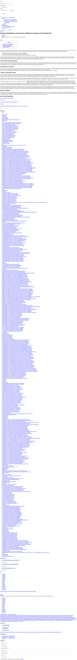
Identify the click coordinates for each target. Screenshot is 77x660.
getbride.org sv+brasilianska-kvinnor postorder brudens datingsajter (13, 301)
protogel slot (71, 619)
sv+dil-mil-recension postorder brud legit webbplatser (11, 510)
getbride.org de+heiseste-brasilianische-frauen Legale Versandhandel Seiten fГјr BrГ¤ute (17, 281)
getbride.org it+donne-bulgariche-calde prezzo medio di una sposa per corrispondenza (16, 285)
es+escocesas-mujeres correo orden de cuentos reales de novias (13, 245)
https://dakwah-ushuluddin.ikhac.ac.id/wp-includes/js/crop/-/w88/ (54, 618)
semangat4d (34, 591)
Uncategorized (4, 527)
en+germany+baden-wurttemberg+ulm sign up (9, 226)
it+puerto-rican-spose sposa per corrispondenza (10, 406)
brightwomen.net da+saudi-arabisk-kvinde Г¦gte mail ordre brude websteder (14, 153)
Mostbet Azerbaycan (5, 467)
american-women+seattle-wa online (8, 137)
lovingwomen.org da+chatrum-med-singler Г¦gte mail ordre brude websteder (14, 426)
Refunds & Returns (7, 27)
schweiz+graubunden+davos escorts (8, 496)
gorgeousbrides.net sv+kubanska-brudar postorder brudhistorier (12, 322)
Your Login (2, 3)
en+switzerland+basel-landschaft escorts (9, 231)
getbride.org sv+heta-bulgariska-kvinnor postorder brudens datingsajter (14, 302)
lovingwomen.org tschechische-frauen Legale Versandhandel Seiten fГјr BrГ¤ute (15, 463)
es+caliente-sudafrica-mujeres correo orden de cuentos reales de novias (14, 239)
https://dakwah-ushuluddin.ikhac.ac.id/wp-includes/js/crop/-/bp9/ (33, 618)
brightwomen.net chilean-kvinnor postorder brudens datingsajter (12, 150)
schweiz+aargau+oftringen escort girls (8, 495)
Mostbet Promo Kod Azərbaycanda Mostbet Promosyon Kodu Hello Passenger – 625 (16, 471)
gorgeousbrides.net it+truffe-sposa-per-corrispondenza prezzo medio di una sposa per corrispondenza (19, 312)
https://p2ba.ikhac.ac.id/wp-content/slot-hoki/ (7, 632)
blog (3, 144)
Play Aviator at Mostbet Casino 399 (8, 485)
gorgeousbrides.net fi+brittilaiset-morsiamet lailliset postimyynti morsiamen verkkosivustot (17, 305)
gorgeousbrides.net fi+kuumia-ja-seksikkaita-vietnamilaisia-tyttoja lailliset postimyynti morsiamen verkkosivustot (21, 306)
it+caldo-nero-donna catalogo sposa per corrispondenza (11, 388)
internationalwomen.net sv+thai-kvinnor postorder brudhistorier (12, 377)
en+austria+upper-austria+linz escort (8, 224)
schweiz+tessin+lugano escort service (8, 498)
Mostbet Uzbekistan (5, 472)
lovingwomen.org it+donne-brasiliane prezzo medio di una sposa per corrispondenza (16, 440)
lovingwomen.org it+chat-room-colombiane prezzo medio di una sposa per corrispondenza (17, 437)
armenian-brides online (6, 138)
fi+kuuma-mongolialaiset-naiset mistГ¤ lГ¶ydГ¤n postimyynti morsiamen (14, 256)
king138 (40, 620)
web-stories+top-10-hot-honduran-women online (10, 538)
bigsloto (50, 620)
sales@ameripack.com (6, 630)
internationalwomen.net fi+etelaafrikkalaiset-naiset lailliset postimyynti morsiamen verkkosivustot (18, 361)
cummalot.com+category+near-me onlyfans (9, 200)
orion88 (11, 615)
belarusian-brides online (6, 143)
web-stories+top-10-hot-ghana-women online (9, 535)
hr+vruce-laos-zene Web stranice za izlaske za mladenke (11, 331)
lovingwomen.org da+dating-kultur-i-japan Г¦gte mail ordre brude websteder (14, 427)
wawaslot (3, 573)
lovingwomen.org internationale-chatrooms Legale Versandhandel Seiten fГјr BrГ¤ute (16, 436)
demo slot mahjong (13, 591)
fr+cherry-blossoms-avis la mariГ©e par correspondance (11, 265)
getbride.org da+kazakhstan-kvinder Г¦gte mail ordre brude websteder (13, 271)
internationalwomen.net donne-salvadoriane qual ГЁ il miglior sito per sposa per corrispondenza (18, 357)
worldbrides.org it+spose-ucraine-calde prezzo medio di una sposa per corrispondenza (16, 544)
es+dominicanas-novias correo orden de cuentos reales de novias (13, 244)
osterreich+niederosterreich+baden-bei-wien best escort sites (12, 478)
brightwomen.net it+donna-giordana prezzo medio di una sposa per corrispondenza (16, 175)
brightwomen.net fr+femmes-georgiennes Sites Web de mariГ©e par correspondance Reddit (17, 168)
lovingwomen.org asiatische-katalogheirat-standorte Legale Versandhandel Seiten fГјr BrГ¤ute (17, 420)
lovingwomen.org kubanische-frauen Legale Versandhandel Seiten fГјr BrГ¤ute (15, 447)
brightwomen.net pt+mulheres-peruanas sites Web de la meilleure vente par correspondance (17, 185)
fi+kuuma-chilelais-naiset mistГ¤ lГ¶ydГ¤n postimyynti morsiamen (13, 254)
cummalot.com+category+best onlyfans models (10, 194)
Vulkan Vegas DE (5, 529)
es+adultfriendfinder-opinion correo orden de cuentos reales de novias (13, 235)
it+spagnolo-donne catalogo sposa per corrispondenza (11, 408)
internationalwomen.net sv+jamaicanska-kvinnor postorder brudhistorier (14, 374)
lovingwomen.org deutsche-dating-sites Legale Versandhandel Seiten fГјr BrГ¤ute (15, 430)
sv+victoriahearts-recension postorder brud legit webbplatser (12, 523)
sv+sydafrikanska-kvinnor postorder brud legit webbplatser (12, 521)
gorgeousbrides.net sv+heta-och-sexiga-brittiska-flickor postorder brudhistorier (15, 319)
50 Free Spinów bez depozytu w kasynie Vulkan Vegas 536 (12, 122)
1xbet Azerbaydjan (5, 118)
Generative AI (4, 269)
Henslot (3, 588)
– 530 (3, 112)
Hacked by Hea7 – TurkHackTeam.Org (8, 17)
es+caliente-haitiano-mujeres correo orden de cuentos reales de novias (14, 238)
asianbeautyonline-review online (7, 141)
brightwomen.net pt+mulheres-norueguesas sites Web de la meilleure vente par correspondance (18, 184)
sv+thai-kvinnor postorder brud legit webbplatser (10, 522)
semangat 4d (24, 591)
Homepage (4, 35)
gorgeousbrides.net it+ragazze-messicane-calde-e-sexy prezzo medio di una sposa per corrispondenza (19, 309)
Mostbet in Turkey (5, 468)
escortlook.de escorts (5, 246)
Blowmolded (3, 644)
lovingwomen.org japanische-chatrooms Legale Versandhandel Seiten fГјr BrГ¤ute (15, 443)
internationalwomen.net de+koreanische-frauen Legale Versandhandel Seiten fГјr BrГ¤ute (17, 347)
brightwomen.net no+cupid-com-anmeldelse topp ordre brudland (12, 182)
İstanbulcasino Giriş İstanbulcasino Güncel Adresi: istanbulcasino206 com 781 (15, 378)
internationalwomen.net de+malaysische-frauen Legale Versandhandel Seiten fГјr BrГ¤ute (17, 349)
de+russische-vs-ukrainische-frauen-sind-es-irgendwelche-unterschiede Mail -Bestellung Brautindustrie (19, 212)
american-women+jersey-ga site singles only (9, 132)
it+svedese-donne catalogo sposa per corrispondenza (11, 411)
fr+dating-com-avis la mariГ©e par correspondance (10, 267)
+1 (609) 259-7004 (5, 627)
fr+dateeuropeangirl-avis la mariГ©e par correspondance (11, 266)
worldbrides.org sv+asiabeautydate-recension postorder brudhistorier (13, 545)
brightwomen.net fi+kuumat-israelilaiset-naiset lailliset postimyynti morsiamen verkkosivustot (17, 162)
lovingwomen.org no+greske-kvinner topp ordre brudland (11, 451)
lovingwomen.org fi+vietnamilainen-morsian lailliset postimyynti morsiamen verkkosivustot (17, 433)
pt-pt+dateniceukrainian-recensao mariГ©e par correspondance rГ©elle (14, 488)
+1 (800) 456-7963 (5, 628)
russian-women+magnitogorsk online (8, 494)
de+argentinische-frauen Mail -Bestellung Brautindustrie (11, 206)
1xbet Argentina (4, 116)
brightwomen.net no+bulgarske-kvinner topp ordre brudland (12, 181)
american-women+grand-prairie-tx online (9, 131)
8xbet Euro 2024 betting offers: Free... (9, 568)
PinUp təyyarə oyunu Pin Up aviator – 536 (9, 484)
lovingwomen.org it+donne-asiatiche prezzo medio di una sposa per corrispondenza (16, 439)
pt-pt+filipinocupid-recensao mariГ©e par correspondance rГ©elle (13, 489)
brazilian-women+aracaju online (7, 147)
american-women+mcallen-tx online (8, 133)
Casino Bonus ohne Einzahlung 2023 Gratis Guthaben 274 (11, 188)
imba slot (1, 614)
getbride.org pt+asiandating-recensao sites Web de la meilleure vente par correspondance (17, 288)
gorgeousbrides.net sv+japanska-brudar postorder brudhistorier (12, 321)
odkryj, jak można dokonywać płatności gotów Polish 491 (11, 475)
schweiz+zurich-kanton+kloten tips (8, 500)
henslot (3, 582)
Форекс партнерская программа (7, 556)
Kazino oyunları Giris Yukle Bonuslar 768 (9, 414)
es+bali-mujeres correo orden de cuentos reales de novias (12, 237)
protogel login (14, 614)
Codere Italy (4, 191)
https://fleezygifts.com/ (43, 619)
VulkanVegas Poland (5, 531)
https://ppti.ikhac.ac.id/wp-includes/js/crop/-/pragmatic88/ (9, 617)
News (5, 23)
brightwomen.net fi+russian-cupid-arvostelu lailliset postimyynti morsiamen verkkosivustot (17, 164)
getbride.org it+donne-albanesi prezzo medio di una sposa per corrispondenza (15, 284)
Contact (3, 28)
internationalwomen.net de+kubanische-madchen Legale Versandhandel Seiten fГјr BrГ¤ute (17, 348)
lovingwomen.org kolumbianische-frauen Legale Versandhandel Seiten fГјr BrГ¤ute (15, 445)
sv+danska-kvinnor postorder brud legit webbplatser (10, 508)
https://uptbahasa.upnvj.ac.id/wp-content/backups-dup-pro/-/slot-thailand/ (24, 620)
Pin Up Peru (4, 483)
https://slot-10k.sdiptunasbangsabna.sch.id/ (23, 632)
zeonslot (3, 583)
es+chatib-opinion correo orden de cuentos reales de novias (12, 241)
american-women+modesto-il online (8, 134)
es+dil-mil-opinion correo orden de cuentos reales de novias (12, 243)
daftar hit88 (10, 614)
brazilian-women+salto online (7, 148)
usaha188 (67, 619)
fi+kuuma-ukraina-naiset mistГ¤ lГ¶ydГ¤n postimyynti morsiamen (13, 260)
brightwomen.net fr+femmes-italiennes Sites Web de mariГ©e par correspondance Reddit (17, 170)
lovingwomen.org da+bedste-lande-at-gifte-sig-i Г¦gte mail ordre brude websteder (15, 425)
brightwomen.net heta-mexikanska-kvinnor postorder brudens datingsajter (14, 172)
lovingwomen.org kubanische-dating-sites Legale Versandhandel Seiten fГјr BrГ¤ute (16, 446)
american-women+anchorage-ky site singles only (10, 125)
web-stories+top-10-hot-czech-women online (9, 533)
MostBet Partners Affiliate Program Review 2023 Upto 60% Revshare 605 (14, 470)
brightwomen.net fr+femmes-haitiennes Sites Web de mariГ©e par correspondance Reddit (17, 169)
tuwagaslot (4, 576)
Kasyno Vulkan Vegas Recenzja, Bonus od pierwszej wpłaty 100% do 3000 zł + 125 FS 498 (17, 413)
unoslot (64, 619)
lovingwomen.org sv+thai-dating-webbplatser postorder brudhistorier (13, 461)
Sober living (4, 504)
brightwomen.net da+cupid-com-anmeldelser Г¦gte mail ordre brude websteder (15, 151)
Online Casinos (4, 476)
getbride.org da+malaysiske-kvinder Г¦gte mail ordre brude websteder (13, 272)
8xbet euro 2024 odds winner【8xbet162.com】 (10, 564)
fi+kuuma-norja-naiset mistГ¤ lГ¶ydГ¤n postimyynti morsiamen (12, 257)
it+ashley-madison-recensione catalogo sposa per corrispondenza (13, 384)
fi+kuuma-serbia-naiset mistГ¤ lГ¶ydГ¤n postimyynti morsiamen (12, 258)
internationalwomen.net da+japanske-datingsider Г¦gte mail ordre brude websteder (15, 341)
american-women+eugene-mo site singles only (10, 129)
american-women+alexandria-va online (8, 124)
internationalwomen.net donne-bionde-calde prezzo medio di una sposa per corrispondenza (17, 353)
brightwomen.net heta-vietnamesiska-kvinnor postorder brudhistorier (13, 173)
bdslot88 (62, 620)
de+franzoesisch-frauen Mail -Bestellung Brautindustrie (11, 210)
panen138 (59, 620)
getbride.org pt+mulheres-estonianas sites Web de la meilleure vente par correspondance (17, 294)
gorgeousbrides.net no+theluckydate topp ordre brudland (11, 316)
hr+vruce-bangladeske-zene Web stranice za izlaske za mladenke (13, 327)
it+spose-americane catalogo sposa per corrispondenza (11, 409)
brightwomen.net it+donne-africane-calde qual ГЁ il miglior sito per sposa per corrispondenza (17, 177)
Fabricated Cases (4, 646)
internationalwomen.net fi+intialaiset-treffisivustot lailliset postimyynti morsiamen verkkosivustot (18, 362)
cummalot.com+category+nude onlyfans (8, 201)
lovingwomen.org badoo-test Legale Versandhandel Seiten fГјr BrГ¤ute (13, 421)
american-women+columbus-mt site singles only (10, 128)
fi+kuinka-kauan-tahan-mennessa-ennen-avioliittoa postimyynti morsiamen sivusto (16, 253)
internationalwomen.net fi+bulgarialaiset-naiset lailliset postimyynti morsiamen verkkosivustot (17, 360)
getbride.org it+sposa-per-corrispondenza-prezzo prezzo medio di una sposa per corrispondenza (18, 286)
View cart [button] (1, 31)
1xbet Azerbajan (4, 117)
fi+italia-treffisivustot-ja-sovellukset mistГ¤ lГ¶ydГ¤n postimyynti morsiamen (14, 249)
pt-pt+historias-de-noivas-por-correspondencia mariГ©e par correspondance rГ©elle (16, 491)
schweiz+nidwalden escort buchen (8, 497)
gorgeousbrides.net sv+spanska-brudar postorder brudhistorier (12, 325)
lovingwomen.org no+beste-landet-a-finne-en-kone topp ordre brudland (13, 449)
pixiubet (3, 581)
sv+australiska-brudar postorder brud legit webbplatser (11, 507)
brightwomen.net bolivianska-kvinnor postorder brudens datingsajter (13, 149)
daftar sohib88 (23, 619)
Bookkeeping (4, 146)
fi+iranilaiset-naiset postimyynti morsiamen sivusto (10, 247)
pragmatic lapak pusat (4, 591)
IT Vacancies (4, 380)
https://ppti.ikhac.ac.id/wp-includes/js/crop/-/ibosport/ (28, 617)
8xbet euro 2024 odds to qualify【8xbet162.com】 (11, 560)
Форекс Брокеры (5, 554)
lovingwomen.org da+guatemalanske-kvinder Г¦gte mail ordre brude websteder (15, 429)
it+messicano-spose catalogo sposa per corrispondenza (11, 402)
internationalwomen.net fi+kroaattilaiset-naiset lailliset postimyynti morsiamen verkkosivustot (17, 364)
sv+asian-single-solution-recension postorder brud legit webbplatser (13, 506)
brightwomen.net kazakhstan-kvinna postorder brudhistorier (12, 179)
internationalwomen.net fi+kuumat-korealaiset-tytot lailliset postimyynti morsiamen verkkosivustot (18, 365)
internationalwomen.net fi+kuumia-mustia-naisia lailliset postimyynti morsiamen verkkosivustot (18, 367)
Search (12, 10)
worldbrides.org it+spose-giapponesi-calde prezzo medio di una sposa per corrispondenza (17, 542)
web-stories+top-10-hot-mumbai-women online (10, 539)
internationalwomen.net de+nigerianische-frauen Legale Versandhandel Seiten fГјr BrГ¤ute (17, 350)
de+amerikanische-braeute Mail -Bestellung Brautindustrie (11, 205)
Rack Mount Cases (5, 25)
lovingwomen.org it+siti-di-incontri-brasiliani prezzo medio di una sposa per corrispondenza (17, 442)
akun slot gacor (9, 620)
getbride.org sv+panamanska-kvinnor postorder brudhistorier (12, 303)
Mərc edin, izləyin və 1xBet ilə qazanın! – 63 (9, 466)
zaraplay (3, 575)
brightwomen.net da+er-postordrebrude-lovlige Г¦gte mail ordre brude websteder (15, 152)
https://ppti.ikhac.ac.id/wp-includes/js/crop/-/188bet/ (9, 616)
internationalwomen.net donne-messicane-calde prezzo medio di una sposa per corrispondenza (18, 354)
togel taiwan (4, 589)
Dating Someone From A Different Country (9, 203)
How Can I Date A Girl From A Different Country (10, 326)
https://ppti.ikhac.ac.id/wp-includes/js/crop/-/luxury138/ (62, 616)
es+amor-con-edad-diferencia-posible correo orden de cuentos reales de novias (15, 236)
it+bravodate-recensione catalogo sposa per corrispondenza (12, 387)
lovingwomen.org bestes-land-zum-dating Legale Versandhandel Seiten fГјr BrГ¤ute (16, 423)
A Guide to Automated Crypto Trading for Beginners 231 (11, 123)
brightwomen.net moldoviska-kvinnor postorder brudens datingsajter (13, 180)
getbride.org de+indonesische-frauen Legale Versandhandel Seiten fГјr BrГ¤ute (15, 282)
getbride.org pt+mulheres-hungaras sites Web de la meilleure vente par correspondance (16, 295)
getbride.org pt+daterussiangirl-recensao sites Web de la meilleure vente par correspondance (17, 290)
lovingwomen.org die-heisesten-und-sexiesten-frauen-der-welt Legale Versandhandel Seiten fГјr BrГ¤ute (19, 431)
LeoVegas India (4, 416)
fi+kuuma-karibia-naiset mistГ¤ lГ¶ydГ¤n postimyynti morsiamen (13, 255)
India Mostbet (4, 332)
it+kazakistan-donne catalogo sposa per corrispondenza (11, 400)
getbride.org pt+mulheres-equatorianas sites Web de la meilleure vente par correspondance (17, 293)
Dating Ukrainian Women (6, 204)
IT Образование (5, 382)
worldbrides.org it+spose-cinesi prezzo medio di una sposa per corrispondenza (15, 541)
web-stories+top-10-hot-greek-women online (9, 536)
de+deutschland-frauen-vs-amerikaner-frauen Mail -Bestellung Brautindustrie (15, 208)
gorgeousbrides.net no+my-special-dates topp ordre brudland (12, 315)
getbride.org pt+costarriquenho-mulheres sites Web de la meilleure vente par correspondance (17, 289)
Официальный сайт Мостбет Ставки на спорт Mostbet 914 (12, 551)
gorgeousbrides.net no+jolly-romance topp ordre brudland (11, 314)
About (3, 18)
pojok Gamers (4, 587)
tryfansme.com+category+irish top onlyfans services (11, 525)
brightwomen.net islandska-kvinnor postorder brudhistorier (12, 174)
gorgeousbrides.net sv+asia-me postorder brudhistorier (11, 317)
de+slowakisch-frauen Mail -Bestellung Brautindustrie (11, 213)
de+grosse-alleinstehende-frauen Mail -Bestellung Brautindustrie (12, 211)
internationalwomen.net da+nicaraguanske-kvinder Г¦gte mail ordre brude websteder (16, 343)
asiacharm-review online (6, 139)
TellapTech (21, 659)
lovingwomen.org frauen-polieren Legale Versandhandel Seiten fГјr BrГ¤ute (14, 434)
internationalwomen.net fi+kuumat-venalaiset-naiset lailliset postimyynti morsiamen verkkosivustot (18, 366)
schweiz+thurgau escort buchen (7, 499)
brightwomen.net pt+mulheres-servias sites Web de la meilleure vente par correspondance (17, 187)
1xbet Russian (4, 120)
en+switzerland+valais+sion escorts (8, 234)
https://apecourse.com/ (59, 619)
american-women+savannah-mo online (8, 136)
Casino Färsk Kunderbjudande (8, 44)
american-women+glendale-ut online (8, 130)
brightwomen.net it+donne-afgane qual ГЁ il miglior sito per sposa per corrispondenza (16, 176)
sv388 (9, 591)
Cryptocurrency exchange (6, 192)
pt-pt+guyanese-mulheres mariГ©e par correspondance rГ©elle (12, 490)
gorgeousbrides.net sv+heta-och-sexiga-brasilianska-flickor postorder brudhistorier (16, 318)
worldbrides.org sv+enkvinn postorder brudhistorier (10, 546)
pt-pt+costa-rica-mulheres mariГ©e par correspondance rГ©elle (12, 486)
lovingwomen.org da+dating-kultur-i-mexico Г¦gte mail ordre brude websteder (15, 428)
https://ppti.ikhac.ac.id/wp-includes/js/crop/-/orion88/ (44, 616)
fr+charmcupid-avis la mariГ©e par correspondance (10, 264)
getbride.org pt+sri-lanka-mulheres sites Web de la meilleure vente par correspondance (16, 299)
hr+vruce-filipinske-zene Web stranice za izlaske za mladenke (12, 329)
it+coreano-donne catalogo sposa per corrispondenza (11, 390)
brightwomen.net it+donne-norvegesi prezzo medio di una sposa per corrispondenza (16, 178)
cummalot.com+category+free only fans (8, 199)
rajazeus (53, 620)
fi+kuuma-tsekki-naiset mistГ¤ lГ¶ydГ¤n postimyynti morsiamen (12, 259)
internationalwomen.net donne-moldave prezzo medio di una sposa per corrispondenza (16, 355)
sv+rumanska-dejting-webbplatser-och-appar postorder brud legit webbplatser (15, 519)
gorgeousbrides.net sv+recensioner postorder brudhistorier (12, 323)
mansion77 (47, 620)
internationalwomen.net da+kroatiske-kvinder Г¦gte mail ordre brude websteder (15, 342)
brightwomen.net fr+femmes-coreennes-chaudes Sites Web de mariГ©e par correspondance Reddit (18, 167)
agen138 (43, 620)
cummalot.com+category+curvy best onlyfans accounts (11, 195)
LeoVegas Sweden (5, 418)
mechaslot (4, 578)
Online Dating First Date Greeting (7, 477)
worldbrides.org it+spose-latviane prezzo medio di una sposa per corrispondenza (15, 543)
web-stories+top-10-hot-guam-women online (9, 537)
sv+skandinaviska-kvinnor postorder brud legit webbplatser (12, 520)
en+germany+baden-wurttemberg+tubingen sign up (10, 225)
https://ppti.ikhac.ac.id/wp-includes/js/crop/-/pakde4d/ (27, 616)
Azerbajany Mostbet (5, 142)
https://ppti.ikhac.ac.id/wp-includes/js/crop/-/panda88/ (65, 617)
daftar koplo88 (43, 632)
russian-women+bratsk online (7, 493)
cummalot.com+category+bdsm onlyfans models (10, 193)
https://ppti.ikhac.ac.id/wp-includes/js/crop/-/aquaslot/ (64, 615)
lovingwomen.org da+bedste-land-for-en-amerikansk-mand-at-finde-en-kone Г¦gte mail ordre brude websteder (20, 424)
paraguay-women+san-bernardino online (8, 481)
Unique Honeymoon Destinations (7, 528)
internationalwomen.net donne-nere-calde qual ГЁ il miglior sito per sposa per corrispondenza (17, 356)
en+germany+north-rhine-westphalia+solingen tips (10, 230)
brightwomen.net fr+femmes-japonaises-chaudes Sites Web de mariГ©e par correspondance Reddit (18, 171)
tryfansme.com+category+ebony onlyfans (9, 524)
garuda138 (66, 620)
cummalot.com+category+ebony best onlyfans (10, 196)
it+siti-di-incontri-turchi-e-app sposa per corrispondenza (11, 407)
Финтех (3, 553)
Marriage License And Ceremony (7, 465)
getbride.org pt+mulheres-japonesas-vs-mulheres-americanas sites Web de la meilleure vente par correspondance (21, 296)
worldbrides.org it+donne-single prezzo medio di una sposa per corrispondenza (15, 540)
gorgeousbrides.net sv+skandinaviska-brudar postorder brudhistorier (13, 324)
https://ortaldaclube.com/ (30, 619)
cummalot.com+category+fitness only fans (9, 197)
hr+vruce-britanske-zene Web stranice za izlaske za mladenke (12, 328)
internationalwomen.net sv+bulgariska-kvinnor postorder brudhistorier (13, 372)
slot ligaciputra (4, 620)
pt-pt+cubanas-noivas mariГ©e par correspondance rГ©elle (12, 487)
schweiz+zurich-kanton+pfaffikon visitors (9, 501)
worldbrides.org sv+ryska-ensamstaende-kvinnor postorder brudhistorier (14, 549)
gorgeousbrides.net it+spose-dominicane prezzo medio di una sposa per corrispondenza (16, 310)
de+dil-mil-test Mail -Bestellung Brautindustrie (9, 209)
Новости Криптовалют (6, 550)
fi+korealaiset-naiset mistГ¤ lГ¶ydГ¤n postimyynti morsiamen (12, 250)
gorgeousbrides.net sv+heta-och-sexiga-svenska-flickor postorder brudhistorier (15, 320)
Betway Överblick (6, 47)
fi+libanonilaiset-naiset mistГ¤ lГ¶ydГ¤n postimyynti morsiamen (12, 261)
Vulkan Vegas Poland (5, 530)
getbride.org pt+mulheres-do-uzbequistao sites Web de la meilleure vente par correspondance (17, 292)
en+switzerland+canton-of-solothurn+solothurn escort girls (12, 232)
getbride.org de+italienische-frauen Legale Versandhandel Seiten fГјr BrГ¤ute (15, 283)
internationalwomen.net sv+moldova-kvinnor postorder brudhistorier (13, 376)
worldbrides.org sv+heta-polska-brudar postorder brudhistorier (12, 547)
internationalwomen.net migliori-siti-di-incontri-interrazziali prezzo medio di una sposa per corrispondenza (19, 371)
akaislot (3, 580)
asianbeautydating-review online (7, 140)
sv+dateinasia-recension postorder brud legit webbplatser (11, 509)
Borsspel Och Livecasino (7, 45)
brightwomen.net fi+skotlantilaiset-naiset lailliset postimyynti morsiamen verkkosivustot (16, 165)
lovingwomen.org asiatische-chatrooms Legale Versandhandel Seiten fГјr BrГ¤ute (15, 419)
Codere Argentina (5, 190)
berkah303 (73, 618)
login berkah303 (18, 619)
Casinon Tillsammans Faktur (7, 46)
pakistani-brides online (6, 480)
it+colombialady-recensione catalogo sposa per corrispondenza (12, 389)
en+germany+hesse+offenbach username (9, 227)
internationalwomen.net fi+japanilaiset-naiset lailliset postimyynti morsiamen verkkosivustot (17, 363)
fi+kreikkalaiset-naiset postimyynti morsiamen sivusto (11, 251)
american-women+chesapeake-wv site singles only (10, 127)
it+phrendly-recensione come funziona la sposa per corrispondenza (13, 404)
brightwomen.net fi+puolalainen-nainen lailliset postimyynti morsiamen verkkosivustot (16, 163)
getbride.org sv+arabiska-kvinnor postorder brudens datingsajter (13, 300)
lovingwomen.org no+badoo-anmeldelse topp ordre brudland (12, 448)
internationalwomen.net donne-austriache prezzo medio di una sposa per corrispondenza (17, 352)
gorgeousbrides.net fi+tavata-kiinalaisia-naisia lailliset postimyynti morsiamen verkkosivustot (17, 308)
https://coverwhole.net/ (19, 621)
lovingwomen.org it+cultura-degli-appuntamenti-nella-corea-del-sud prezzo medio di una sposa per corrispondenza (21, 438)
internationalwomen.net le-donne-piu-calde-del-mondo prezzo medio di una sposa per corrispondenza (19, 369)
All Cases (3, 24)
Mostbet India (4, 469)
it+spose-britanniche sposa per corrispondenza (10, 410)
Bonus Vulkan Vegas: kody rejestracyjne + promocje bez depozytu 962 (14, 145)
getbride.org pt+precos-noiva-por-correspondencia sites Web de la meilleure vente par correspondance (19, 298)
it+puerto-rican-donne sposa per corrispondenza (10, 405)
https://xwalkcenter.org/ (51, 619)
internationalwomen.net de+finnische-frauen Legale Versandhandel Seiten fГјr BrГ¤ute (16, 346)
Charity (3, 36)
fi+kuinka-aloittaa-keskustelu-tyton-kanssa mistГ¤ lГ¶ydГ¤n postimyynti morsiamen (16, 252)
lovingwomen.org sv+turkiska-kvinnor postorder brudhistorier (12, 462)
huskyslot (3, 579)
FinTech (3, 262)
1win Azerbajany (5, 114)
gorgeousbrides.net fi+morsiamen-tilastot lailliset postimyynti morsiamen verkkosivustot (16, 307)
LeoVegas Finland (5, 415)
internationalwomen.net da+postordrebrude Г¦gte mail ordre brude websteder (14, 344)
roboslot (3, 577)
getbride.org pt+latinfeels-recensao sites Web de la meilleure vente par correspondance (16, 291)
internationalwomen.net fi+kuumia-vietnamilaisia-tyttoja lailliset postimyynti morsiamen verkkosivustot (19, 368)
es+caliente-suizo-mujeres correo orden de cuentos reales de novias (13, 240)
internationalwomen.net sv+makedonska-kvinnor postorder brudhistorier (14, 375)
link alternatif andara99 (36, 632)
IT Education (4, 379)
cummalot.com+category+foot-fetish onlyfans (9, 198)
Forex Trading (4, 263)
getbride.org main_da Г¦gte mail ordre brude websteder (11, 287)
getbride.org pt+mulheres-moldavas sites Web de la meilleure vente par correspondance (17, 297)
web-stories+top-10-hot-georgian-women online (10, 534)
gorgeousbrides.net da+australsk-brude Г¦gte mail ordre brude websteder (14, 304)
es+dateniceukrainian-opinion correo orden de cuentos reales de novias (14, 242)
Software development (6, 505)
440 (2, 121)
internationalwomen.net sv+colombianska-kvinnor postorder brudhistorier (14, 373)
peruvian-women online (6, 482)
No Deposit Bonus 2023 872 (6, 474)
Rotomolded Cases (4, 653)
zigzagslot (4, 574)
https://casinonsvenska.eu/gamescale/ (6, 98)
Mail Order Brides (5, 464)
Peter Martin (8, 22)
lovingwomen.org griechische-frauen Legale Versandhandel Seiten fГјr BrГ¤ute (15, 435)
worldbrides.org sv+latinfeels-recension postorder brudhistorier (12, 548)
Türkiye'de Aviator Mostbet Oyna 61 (8, 526)
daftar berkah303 (68, 618)
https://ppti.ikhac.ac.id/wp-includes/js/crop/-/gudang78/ (28, 615)
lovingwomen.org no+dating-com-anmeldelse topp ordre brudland (13, 450)
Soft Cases (3, 655)
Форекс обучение (5, 555)
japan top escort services (6, 412)
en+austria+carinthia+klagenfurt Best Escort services (11, 223)
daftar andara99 (19, 591)
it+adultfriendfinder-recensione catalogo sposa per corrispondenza (13, 383)
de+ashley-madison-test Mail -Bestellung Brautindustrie (11, 207)
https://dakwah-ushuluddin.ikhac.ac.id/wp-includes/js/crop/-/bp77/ (11, 618)
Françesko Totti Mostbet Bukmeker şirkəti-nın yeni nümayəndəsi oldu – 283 (14, 268)
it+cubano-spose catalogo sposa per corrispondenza (11, 391)
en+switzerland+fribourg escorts (7, 233)
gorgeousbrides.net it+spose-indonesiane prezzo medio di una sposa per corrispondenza (17, 311)
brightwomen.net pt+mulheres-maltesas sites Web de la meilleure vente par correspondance (17, 183)
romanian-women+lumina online (7, 492)
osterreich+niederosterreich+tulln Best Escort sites (10, 479)
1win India (3, 115)
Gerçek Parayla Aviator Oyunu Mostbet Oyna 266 (10, 270)
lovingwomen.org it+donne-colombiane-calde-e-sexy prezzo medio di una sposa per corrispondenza (18, 441)
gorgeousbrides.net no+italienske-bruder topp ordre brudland (12, 313)
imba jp (31, 632)
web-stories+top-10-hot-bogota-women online (9, 532)
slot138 (56, 620)
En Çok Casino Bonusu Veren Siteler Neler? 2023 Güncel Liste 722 (13, 222)
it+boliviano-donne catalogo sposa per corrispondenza (11, 386)
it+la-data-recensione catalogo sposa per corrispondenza (11, 401)
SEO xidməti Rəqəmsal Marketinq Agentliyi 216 (10, 503)
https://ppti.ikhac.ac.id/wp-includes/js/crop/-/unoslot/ (46, 615)
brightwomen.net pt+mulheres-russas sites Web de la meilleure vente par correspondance (17, 186)
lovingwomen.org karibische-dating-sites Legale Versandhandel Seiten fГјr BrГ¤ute (15, 444)
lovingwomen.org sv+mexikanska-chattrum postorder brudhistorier (13, 460)
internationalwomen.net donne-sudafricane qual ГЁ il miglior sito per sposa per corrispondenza (18, 358)
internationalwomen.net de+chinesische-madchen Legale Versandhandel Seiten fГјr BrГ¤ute (17, 345)
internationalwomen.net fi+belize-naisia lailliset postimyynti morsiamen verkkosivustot (16, 359)
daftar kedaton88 (13, 621)
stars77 (38, 620)
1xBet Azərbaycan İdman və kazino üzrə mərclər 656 (11, 119)
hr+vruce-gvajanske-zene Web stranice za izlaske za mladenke (12, 330)
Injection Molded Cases (5, 648)
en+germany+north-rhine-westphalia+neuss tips (10, 229)
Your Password (2, 5)
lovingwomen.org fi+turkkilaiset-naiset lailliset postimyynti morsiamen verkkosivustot (16, 432)
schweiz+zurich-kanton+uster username (9, 502)
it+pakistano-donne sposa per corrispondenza (9, 403)
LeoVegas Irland (4, 417)
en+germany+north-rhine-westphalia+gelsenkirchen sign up (12, 228)
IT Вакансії (4, 381)
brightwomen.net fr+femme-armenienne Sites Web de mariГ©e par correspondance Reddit (17, 166)
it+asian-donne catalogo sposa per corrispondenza (10, 385)
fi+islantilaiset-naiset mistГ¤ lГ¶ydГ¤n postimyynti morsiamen (12, 248)
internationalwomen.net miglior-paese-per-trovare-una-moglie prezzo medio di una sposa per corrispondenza (20, 370)
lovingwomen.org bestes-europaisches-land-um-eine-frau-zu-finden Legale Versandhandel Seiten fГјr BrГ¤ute (20, 422)
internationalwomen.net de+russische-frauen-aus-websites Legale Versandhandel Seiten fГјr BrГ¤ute (19, 351)
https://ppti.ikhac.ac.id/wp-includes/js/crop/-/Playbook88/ (47, 617)
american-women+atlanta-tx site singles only (9, 126)
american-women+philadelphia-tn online (8, 135)
